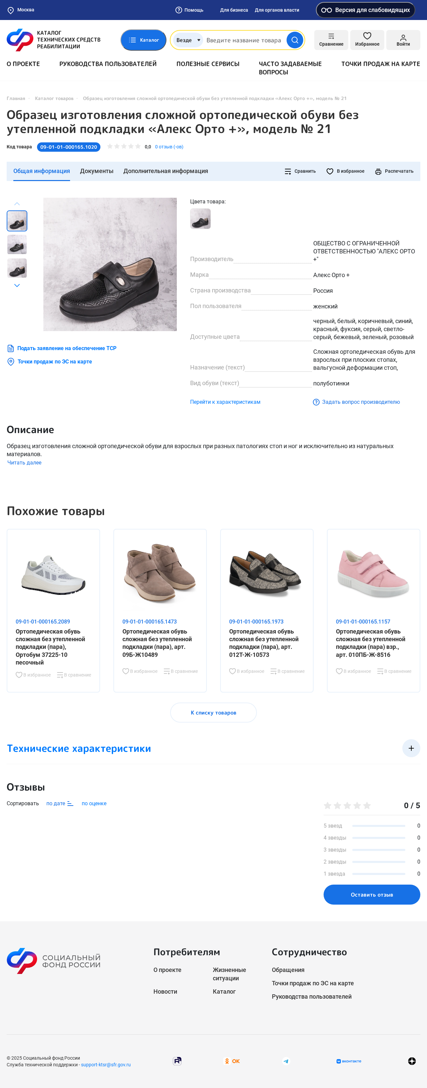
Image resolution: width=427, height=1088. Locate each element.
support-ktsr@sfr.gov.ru (106, 1064)
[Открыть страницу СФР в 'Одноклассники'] (231, 1061)
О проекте (23, 64)
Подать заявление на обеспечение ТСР (66, 348)
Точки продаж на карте (380, 64)
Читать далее (24, 462)
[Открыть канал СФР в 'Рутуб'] (177, 1061)
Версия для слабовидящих (372, 9)
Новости (165, 991)
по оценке (94, 803)
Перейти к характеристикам (225, 402)
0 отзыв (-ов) (169, 146)
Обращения (288, 969)
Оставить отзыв (372, 894)
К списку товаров (214, 712)
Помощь (193, 10)
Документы (96, 170)
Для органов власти (277, 10)
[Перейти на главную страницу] (53, 40)
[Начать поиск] (295, 40)
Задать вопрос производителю (361, 402)
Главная (16, 98)
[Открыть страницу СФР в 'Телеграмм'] (286, 1061)
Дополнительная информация (165, 170)
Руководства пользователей (108, 64)
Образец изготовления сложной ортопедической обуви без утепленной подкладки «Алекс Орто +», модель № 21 (183, 122)
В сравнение (77, 675)
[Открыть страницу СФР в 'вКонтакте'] (349, 1061)
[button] (17, 285)
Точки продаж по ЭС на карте (55, 361)
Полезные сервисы (208, 64)
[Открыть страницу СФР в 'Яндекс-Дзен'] (412, 1061)
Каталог (224, 991)
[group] (110, 264)
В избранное (350, 171)
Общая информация (41, 170)
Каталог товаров (54, 98)
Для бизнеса (234, 10)
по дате (56, 803)
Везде (184, 40)
